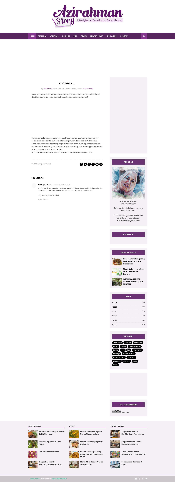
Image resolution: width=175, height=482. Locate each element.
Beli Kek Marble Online (49, 452)
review (115, 365)
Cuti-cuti (128, 343)
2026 (129, 302)
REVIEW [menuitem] (84, 36)
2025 (129, 307)
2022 (129, 320)
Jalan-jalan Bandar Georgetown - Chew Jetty (133, 453)
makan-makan (128, 354)
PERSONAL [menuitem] (42, 36)
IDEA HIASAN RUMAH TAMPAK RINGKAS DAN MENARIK (133, 281)
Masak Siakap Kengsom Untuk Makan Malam (91, 432)
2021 (129, 325)
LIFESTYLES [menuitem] (54, 36)
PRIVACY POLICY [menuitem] (96, 36)
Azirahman (48, 88)
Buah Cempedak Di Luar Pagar (50, 442)
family (115, 350)
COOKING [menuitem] (66, 36)
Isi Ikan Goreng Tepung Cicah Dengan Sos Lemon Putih (91, 454)
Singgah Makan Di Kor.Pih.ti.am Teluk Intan (50, 463)
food (122, 350)
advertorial (138, 343)
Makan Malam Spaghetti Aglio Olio (91, 442)
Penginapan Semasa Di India (131, 463)
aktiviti (115, 346)
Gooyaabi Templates (59, 479)
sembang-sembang (42, 164)
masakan (131, 357)
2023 (129, 316)
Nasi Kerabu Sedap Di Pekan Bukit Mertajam (51, 432)
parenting (116, 361)
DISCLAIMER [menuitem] (112, 36)
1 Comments (87, 88)
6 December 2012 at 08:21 (61, 184)
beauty (123, 346)
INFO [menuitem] (75, 36)
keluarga (116, 354)
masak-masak (119, 357)
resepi (135, 361)
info (128, 350)
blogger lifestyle (134, 346)
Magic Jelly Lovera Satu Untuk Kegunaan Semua (134, 271)
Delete (45, 199)
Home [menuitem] (32, 36)
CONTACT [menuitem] (124, 36)
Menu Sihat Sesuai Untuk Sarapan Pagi (91, 463)
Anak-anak (117, 343)
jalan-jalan (137, 350)
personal (126, 361)
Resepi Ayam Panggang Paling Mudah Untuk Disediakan (134, 261)
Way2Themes (35, 479)
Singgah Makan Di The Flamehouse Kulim (131, 442)
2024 (129, 311)
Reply (40, 199)
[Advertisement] (87, 60)
